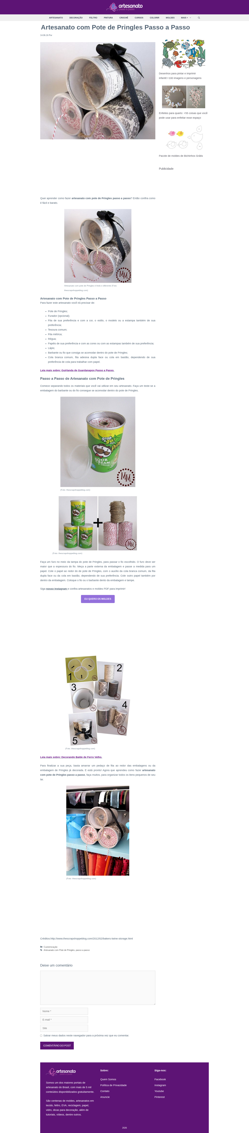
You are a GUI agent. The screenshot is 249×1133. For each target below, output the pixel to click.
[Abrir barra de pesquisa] (199, 17)
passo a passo (83, 950)
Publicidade (166, 168)
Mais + (184, 18)
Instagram (160, 1085)
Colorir (154, 18)
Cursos (139, 18)
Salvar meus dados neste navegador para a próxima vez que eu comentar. (86, 1035)
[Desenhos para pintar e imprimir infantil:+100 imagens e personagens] (183, 66)
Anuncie (105, 1097)
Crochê (123, 18)
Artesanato (56, 18)
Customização (50, 947)
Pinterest (159, 1097)
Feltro (93, 18)
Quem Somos (108, 1079)
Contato (104, 1091)
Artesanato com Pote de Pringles (59, 950)
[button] (191, 17)
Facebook (160, 1079)
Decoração (76, 18)
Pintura (108, 18)
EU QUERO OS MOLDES (97, 599)
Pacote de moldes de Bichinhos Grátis (181, 155)
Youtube (159, 1091)
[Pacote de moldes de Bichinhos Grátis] (183, 148)
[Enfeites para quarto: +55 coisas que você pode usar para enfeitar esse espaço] (183, 106)
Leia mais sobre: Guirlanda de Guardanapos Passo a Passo (77, 370)
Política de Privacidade (113, 1085)
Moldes (170, 18)
